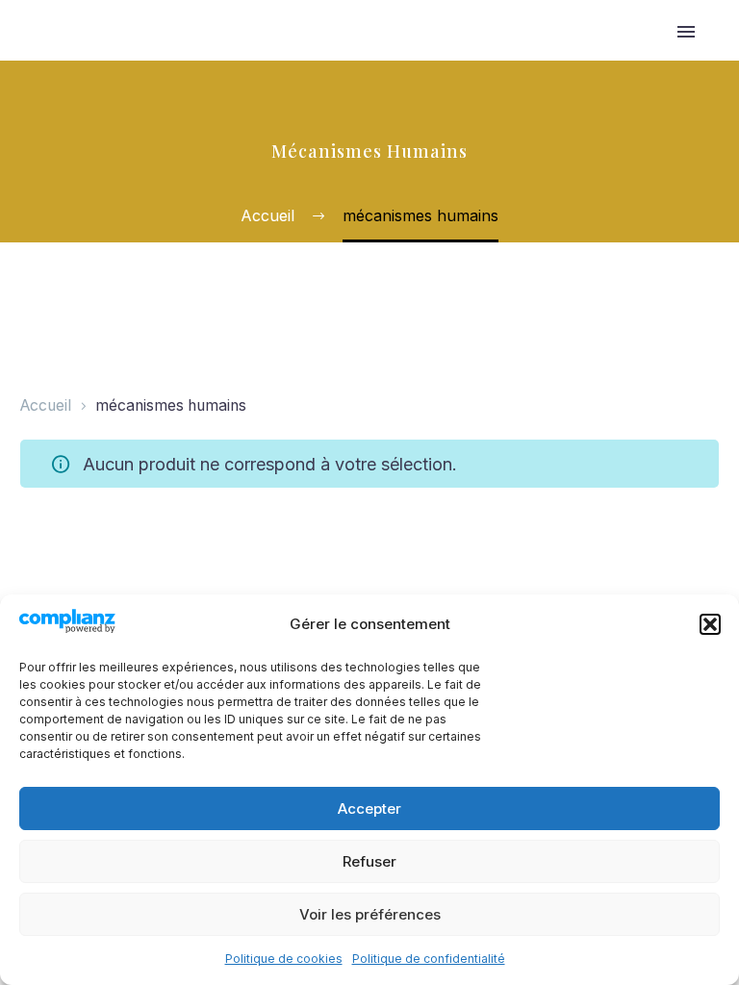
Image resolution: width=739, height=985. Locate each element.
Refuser (369, 861)
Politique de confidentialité (428, 958)
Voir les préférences (370, 914)
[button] (710, 624)
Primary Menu (686, 31)
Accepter (369, 808)
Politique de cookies (284, 958)
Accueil (45, 405)
